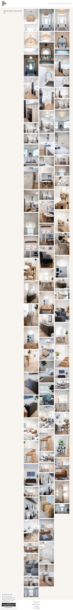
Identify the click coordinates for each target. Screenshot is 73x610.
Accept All (8, 603)
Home (50, 3)
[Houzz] (34, 606)
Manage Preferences (8, 607)
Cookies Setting (38, 608)
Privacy (34, 608)
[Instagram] (38, 606)
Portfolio (63, 3)
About (53, 3)
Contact (69, 3)
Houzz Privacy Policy (11, 597)
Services (58, 3)
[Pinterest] (37, 606)
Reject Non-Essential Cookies (9, 605)
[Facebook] (35, 606)
